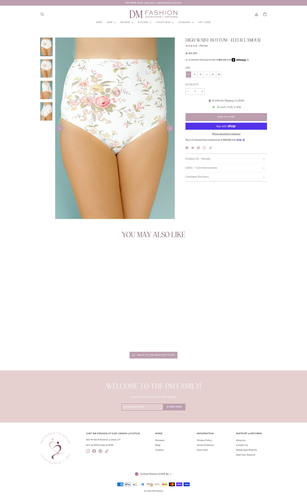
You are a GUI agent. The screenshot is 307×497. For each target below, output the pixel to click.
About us (240, 440)
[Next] (170, 128)
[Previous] (60, 128)
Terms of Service (205, 445)
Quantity (192, 84)
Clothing (143, 22)
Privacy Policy (204, 440)
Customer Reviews (197, 176)
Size (188, 68)
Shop (110, 22)
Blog (157, 445)
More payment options (226, 134)
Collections (163, 22)
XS (188, 74)
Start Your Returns (245, 455)
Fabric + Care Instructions (201, 168)
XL (213, 74)
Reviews (159, 440)
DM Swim (125, 22)
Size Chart (202, 450)
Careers (159, 450)
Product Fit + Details (197, 159)
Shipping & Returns (246, 450)
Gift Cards (205, 22)
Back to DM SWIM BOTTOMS (156, 355)
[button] (196, 45)
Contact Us (242, 445)
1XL (219, 74)
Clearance (184, 22)
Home (99, 22)
